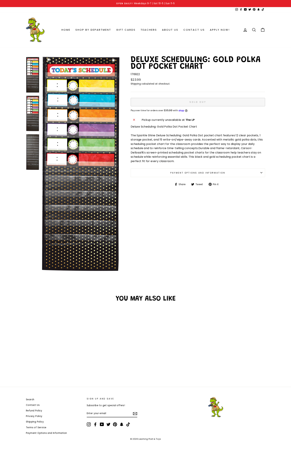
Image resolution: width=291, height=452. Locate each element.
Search (30, 399)
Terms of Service (36, 427)
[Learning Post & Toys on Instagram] (89, 424)
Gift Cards (126, 30)
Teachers (149, 30)
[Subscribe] (135, 413)
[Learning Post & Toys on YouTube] (102, 424)
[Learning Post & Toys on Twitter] (108, 424)
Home (65, 30)
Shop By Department (93, 30)
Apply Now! (220, 30)
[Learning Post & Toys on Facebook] (95, 424)
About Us (170, 30)
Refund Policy (34, 410)
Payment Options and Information (197, 172)
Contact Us (194, 30)
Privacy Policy (34, 416)
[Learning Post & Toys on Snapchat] (122, 424)
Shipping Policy (35, 421)
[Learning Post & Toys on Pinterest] (115, 424)
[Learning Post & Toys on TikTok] (128, 424)
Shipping (136, 83)
